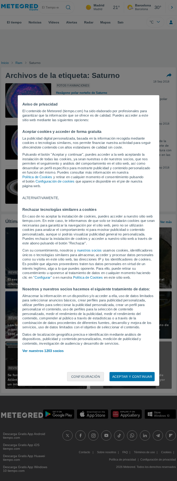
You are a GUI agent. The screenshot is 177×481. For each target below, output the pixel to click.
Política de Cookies (37, 177)
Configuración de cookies (55, 181)
